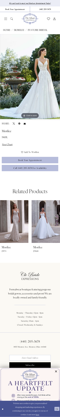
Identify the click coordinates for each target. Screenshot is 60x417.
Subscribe (30, 365)
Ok (57, 408)
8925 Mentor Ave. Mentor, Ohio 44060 (30, 346)
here (37, 414)
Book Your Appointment (30, 160)
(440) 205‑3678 (30, 341)
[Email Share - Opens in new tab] (25, 123)
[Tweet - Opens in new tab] (14, 123)
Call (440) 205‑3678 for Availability (30, 168)
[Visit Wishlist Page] (48, 18)
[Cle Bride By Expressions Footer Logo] (30, 276)
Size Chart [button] (7, 144)
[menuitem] (15, 9)
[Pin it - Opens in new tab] (19, 123)
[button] (6, 18)
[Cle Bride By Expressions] (30, 19)
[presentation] (14, 221)
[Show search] (12, 19)
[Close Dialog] (3, 408)
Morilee (19, 30)
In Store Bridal (37, 30)
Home (6, 30)
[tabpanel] (30, 76)
